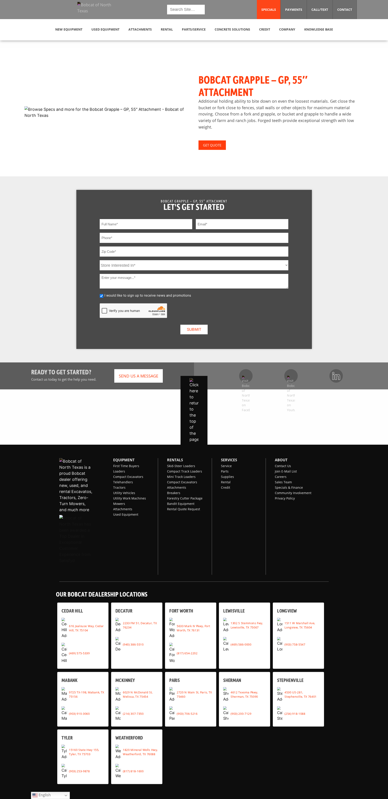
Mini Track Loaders (181, 477)
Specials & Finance (289, 487)
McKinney (125, 680)
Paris (174, 680)
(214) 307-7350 (133, 714)
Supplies (227, 477)
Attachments (122, 509)
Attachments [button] (140, 29)
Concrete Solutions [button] (232, 29)
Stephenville (290, 680)
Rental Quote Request (183, 509)
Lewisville (234, 611)
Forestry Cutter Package (185, 498)
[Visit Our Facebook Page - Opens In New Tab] (246, 376)
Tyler (67, 737)
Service (226, 466)
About (281, 459)
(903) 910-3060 (79, 714)
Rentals (175, 459)
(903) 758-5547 (294, 644)
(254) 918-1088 (294, 714)
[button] (98, 10)
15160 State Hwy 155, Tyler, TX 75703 (84, 752)
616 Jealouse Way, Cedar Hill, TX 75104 (86, 628)
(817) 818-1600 (133, 771)
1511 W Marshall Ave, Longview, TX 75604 (299, 625)
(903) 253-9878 (79, 771)
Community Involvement (293, 493)
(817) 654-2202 (187, 653)
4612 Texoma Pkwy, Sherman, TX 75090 (244, 694)
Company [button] (287, 29)
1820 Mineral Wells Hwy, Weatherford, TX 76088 (140, 752)
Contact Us (283, 466)
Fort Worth (181, 611)
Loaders (119, 471)
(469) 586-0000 (241, 644)
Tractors (119, 487)
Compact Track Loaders (184, 471)
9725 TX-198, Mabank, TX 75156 (86, 694)
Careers (281, 477)
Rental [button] (167, 29)
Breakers (173, 493)
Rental (226, 482)
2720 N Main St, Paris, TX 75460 (194, 694)
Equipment (123, 459)
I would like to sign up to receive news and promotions (147, 295)
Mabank (69, 680)
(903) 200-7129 (241, 714)
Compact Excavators (128, 477)
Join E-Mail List (286, 471)
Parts (225, 471)
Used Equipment (125, 514)
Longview (287, 611)
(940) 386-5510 (133, 644)
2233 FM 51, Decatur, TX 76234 (140, 625)
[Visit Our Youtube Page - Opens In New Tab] (291, 376)
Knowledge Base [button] (318, 29)
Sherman (232, 680)
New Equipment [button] (68, 29)
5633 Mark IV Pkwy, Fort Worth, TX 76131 (193, 628)
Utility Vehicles (124, 493)
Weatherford (129, 737)
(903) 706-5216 (187, 714)
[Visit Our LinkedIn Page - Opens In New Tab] (336, 376)
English (44, 794)
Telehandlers (123, 482)
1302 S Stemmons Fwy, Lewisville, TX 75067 (247, 625)
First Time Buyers (126, 466)
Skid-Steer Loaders (181, 466)
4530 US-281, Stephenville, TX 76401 (300, 694)
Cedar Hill (72, 611)
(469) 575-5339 (79, 653)
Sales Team (283, 482)
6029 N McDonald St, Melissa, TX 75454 (137, 694)
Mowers (119, 504)
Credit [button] (264, 29)
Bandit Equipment (180, 504)
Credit (225, 487)
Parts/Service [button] (194, 29)
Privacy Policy (285, 498)
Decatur (123, 611)
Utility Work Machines (129, 498)
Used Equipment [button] (105, 29)
